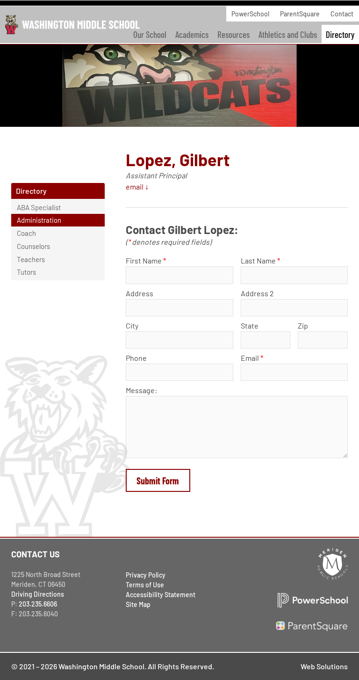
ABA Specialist (39, 207)
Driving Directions (37, 594)
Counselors (33, 246)
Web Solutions (324, 666)
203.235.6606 (38, 604)
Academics (191, 34)
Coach (26, 233)
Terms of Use (145, 585)
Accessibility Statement (160, 595)
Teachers (31, 259)
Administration (39, 220)
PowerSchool (250, 14)
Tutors (26, 272)
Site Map (138, 604)
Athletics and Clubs (287, 34)
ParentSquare (300, 14)
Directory (340, 34)
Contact (341, 14)
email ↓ (137, 186)
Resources (233, 34)
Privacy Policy (145, 575)
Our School (149, 34)
